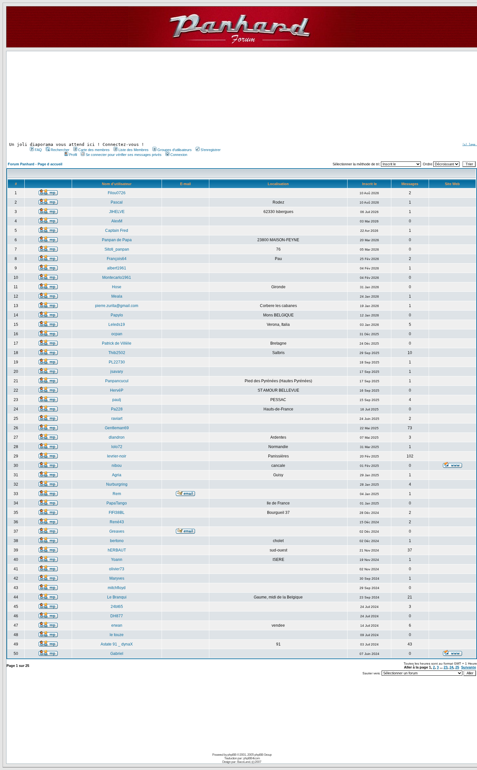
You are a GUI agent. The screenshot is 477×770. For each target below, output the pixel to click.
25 (457, 667)
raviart (116, 418)
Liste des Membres (133, 150)
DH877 (116, 616)
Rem (117, 494)
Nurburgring (117, 484)
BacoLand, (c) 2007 (249, 762)
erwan (116, 625)
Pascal (117, 202)
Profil (73, 155)
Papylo (117, 315)
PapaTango (116, 503)
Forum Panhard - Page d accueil (35, 164)
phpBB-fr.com (251, 758)
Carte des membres (94, 150)
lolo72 (116, 446)
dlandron (117, 437)
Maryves (116, 578)
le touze (117, 635)
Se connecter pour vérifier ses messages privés (124, 155)
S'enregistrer (211, 150)
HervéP (116, 390)
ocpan (116, 334)
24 (451, 667)
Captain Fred (116, 230)
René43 (117, 522)
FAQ (38, 150)
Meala (116, 296)
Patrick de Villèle (116, 343)
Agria (116, 475)
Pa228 (117, 409)
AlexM (116, 221)
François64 (117, 258)
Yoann (116, 559)
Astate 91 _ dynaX (117, 644)
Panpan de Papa (117, 240)
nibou (117, 465)
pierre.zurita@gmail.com (116, 305)
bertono (117, 541)
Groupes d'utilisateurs (174, 150)
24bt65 (117, 606)
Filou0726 (117, 193)
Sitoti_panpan (116, 249)
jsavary (116, 371)
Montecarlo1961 (116, 277)
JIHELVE (117, 211)
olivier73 (116, 569)
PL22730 (117, 362)
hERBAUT (117, 550)
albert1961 (116, 268)
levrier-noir (116, 456)
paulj (116, 399)
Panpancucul (116, 381)
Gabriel (116, 653)
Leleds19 (116, 324)
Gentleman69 (117, 428)
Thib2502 (116, 352)
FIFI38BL (117, 512)
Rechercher (60, 150)
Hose (116, 287)
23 (445, 667)
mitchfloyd (117, 588)
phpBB (231, 754)
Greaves (116, 531)
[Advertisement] (124, 96)
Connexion (178, 155)
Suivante (468, 667)
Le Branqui (117, 597)
